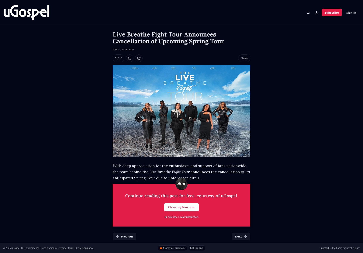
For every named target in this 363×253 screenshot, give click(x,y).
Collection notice (85, 248)
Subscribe (332, 12)
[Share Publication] (316, 12)
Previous (127, 236)
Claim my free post (181, 207)
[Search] (308, 12)
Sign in (351, 12)
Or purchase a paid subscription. (181, 217)
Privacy (62, 248)
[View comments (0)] (129, 58)
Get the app (196, 248)
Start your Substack (174, 248)
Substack (324, 248)
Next (238, 236)
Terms (71, 248)
